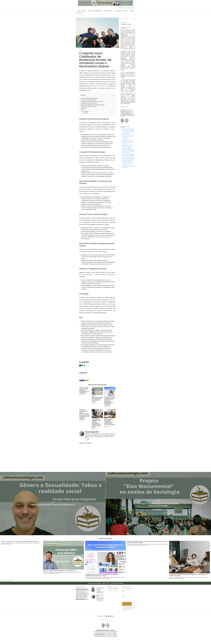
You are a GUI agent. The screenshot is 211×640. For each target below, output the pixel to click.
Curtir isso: (86, 113)
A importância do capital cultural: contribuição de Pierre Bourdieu (128, 151)
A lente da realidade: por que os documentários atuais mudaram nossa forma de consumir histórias (84, 414)
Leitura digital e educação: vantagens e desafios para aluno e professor (109, 422)
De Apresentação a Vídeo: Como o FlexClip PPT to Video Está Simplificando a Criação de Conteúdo (109, 401)
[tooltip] (119, 8)
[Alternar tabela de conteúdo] (113, 95)
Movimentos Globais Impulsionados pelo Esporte (93, 104)
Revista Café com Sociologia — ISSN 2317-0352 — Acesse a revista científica (105, 583)
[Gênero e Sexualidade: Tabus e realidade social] (52, 503)
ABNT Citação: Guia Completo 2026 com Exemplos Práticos (127, 147)
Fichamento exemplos (127, 140)
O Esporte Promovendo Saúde (89, 99)
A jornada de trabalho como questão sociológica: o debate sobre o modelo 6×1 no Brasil (96, 423)
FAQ (82, 109)
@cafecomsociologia (113, 590)
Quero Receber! (127, 603)
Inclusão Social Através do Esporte (90, 98)
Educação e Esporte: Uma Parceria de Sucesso (92, 101)
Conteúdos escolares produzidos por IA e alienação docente (100, 591)
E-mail (123, 596)
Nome (123, 590)
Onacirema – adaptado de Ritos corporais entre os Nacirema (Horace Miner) (128, 157)
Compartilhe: (86, 111)
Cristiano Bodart (100, 588)
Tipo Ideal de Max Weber (128, 154)
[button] (134, 14)
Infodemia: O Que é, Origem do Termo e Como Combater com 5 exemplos (100, 599)
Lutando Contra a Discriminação (89, 103)
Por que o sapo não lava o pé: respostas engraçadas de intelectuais (84, 390)
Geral (80, 49)
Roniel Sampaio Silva (92, 432)
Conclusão (84, 108)
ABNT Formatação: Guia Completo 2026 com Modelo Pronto (97, 398)
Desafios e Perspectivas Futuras (89, 106)
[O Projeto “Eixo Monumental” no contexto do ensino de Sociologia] (158, 503)
